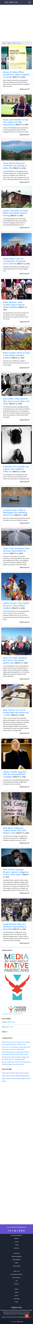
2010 (12, 1075)
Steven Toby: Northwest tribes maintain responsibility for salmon (16, 551)
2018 (3, 1072)
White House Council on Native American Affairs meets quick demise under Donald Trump (16, 1043)
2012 (3, 1075)
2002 (23, 1078)
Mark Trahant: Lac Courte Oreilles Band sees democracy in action (16, 712)
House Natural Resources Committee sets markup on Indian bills (15, 166)
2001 (27, 1078)
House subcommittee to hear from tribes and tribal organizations (16, 122)
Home (4, 43)
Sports (16, 1296)
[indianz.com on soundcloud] (13, 1231)
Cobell (16, 1245)
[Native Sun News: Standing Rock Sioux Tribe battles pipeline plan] (16, 641)
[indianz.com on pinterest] (19, 1231)
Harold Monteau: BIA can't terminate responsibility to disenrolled (14, 927)
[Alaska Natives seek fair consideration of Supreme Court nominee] (16, 244)
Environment (16, 1253)
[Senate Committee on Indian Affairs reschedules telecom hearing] (16, 198)
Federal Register (16, 1260)
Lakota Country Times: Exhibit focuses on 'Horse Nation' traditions (16, 606)
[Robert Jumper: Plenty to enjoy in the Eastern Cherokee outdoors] (16, 338)
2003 (18, 1078)
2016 (12, 1072)
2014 (21, 1072)
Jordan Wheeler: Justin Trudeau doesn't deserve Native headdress (13, 305)
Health (16, 1263)
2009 (17, 1075)
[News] (2, 2)
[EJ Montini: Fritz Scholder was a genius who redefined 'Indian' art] (16, 444)
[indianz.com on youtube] (15, 1231)
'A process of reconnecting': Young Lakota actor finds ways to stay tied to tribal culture (16, 1048)
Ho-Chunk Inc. (19, 1312)
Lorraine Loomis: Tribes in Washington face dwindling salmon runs (15, 513)
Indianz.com (20, 1322)
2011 (7, 1075)
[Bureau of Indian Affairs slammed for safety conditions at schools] (16, 58)
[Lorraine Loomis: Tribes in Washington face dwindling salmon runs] (16, 497)
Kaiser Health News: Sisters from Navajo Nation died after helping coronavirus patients (16, 1063)
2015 (17, 1072)
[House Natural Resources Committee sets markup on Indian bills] (16, 150)
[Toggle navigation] (29, 2)
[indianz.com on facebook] (8, 1231)
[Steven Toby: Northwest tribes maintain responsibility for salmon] (16, 537)
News (6, 2)
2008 (22, 1075)
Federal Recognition (17, 1256)
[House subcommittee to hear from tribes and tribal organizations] (16, 106)
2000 (4, 1081)
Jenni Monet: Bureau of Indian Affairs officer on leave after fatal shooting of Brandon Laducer (16, 1053)
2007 (26, 1075)
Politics (16, 1292)
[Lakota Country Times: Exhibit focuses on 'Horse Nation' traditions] (16, 586)
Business (16, 1239)
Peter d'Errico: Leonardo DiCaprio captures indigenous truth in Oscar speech (16, 872)
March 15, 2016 (9, 1027)
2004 (13, 1078)
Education (16, 1248)
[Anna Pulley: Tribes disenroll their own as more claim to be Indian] (16, 384)
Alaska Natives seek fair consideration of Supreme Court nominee (14, 261)
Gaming (11, 2)
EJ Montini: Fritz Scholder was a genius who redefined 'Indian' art (16, 469)
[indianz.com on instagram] (17, 1231)
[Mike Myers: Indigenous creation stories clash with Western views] (16, 808)
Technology (16, 1299)
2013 (26, 1072)
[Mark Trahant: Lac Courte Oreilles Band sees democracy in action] (16, 695)
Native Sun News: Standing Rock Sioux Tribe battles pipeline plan (15, 660)
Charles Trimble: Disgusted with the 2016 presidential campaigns (14, 774)
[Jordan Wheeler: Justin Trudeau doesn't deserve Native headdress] (16, 289)
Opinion (16, 1289)
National (16, 1284)
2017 (8, 1072)
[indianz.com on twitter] (10, 1231)
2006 (3, 1078)
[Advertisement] (16, 23)
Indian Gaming (16, 1266)
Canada (16, 1242)
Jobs (16, 2)
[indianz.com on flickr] (22, 1231)
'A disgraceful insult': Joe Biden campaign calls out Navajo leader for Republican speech (15, 1058)
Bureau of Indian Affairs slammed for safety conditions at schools (16, 74)
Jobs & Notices (16, 1278)
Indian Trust (16, 1271)
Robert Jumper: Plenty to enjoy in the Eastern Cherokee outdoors (16, 355)
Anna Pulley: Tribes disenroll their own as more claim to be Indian (16, 401)
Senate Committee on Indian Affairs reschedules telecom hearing (15, 213)
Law (17, 1281)
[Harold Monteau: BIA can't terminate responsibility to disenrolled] (16, 910)
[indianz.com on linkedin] (23, 1231)
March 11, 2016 (11, 1022)
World (16, 1302)
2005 (8, 1078)
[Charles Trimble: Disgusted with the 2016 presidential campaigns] (16, 754)
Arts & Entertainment (16, 1235)
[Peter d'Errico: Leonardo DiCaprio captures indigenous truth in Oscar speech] (16, 857)
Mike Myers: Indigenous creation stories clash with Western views (14, 830)
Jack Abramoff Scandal (16, 1274)
